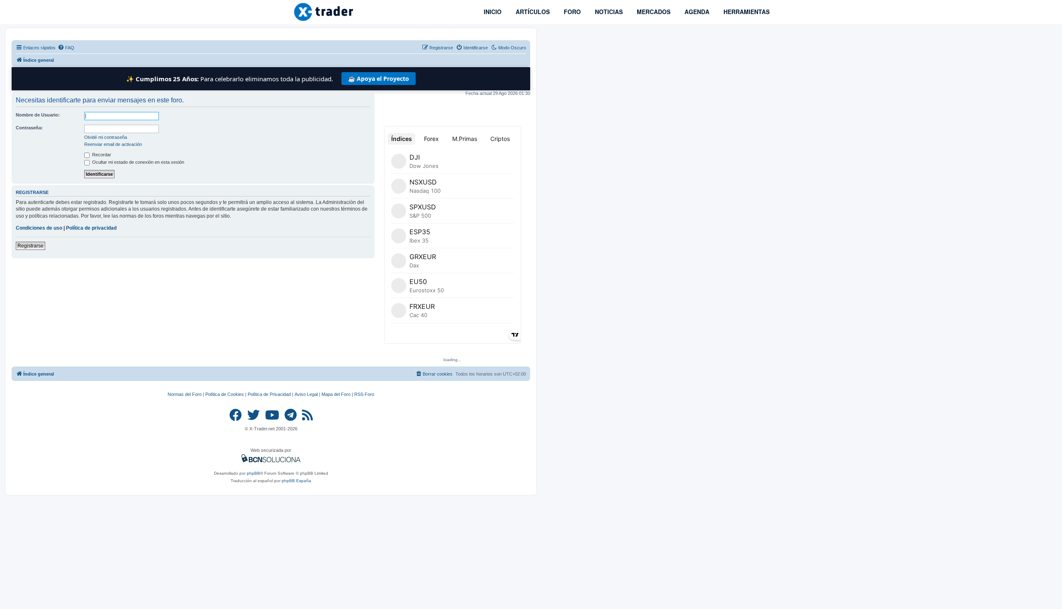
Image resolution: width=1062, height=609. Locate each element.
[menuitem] (66, 48)
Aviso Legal (306, 394)
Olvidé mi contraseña (105, 137)
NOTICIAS (608, 11)
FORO (571, 11)
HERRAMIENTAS (746, 11)
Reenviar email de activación (113, 144)
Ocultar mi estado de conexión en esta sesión (137, 162)
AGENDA (696, 11)
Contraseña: (29, 127)
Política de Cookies (224, 394)
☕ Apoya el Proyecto (378, 78)
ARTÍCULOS (532, 11)
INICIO (492, 11)
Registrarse (30, 246)
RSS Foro (364, 394)
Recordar (101, 154)
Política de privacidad (91, 228)
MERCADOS (652, 11)
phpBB (253, 473)
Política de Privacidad (269, 394)
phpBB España (296, 480)
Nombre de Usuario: (38, 114)
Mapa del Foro (336, 394)
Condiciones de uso (39, 228)
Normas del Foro (185, 394)
